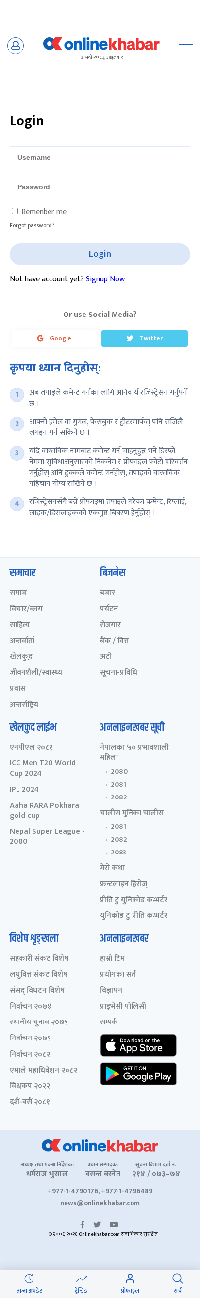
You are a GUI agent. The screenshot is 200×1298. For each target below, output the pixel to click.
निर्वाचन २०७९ (30, 1039)
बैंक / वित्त (114, 641)
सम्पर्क (109, 1023)
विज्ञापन (111, 991)
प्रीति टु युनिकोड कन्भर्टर (133, 900)
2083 (118, 852)
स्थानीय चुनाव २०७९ (39, 1023)
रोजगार (110, 625)
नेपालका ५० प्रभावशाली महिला (134, 753)
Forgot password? (32, 225)
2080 (119, 772)
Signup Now (105, 279)
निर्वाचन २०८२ (30, 1055)
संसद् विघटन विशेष (37, 991)
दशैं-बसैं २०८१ (30, 1102)
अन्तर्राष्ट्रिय (24, 705)
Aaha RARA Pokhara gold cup (44, 811)
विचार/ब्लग (26, 609)
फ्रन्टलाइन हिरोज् (123, 884)
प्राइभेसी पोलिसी (123, 1007)
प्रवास (18, 689)
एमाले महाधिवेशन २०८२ (43, 1071)
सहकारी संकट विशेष (39, 959)
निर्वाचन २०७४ (31, 1007)
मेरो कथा (112, 868)
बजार (107, 593)
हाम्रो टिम (112, 959)
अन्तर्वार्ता (22, 641)
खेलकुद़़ (21, 657)
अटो (106, 657)
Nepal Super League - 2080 (47, 837)
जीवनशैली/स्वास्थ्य (36, 673)
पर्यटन (109, 609)
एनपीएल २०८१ (31, 748)
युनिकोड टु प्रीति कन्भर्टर (133, 916)
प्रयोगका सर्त (118, 975)
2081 (118, 785)
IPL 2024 (24, 790)
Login (100, 254)
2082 (119, 797)
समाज (18, 593)
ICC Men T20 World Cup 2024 (43, 769)
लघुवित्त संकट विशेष (38, 975)
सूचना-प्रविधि (118, 673)
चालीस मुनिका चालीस (132, 813)
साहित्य (20, 625)
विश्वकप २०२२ (30, 1086)
